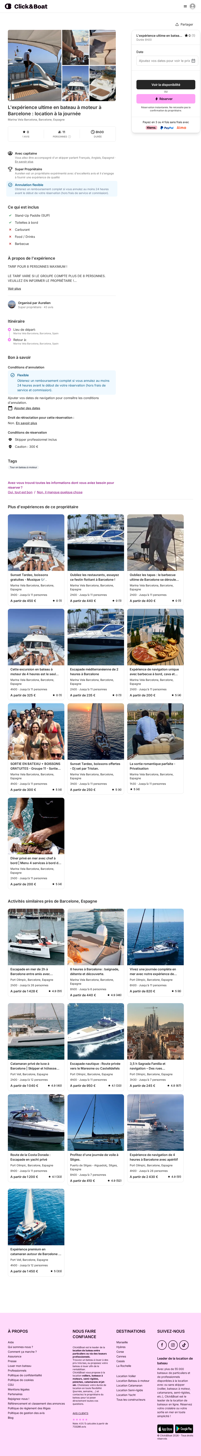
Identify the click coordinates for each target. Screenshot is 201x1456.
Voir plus (14, 288)
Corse (120, 1351)
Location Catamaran (129, 1385)
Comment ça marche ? (22, 1351)
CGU (11, 1384)
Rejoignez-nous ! (18, 1398)
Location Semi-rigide (129, 1390)
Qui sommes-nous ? (20, 1347)
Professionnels (17, 1370)
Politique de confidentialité (25, 1375)
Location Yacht (126, 1394)
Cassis (120, 1361)
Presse (12, 1361)
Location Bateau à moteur (132, 1380)
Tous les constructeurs (130, 1399)
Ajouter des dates (27, 408)
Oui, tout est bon (20, 492)
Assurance (14, 1356)
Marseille (122, 1342)
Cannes (121, 1356)
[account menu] (192, 6)
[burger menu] (185, 6)
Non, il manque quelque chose (59, 492)
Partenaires (15, 1394)
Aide (11, 1342)
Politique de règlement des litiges (29, 1408)
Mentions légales (18, 1389)
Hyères (120, 1347)
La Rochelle (123, 1365)
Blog (11, 1417)
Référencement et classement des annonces (36, 1403)
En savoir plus (26, 423)
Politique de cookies (21, 1380)
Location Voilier (126, 1376)
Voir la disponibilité (166, 85)
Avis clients (80, 1413)
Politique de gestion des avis (26, 1413)
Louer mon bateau (19, 1365)
